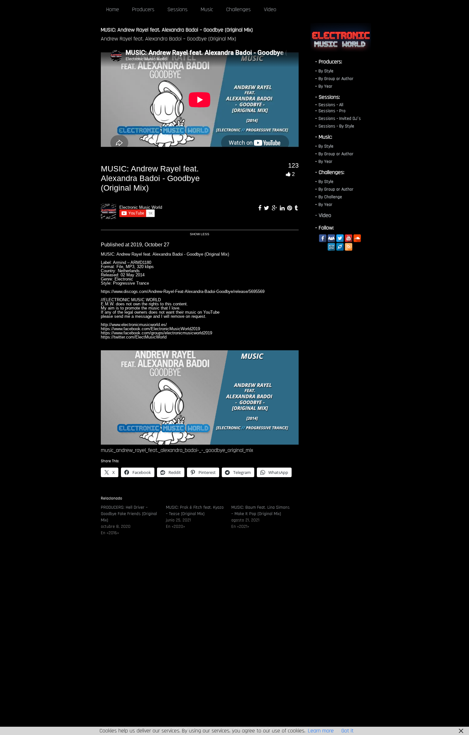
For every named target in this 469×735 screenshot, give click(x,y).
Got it (347, 730)
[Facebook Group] (331, 238)
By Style (325, 71)
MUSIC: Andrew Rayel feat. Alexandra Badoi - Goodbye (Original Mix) (150, 178)
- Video (323, 215)
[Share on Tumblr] (296, 208)
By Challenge (330, 197)
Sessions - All (330, 105)
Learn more (321, 730)
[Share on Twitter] (267, 208)
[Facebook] (323, 238)
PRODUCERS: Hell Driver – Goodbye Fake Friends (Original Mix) (129, 514)
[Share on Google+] (275, 208)
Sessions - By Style (336, 126)
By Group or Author (336, 79)
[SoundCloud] (357, 238)
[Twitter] (340, 238)
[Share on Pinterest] (290, 208)
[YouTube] (349, 238)
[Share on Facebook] (260, 208)
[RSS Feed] (349, 247)
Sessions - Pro (332, 111)
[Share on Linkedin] (283, 208)
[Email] (331, 247)
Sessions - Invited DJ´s (339, 118)
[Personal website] (340, 247)
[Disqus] (200, 637)
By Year (325, 86)
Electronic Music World (140, 207)
